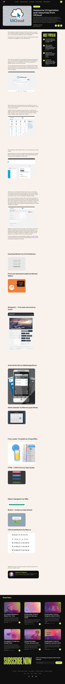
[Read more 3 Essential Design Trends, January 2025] (40, 649)
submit (12, 199)
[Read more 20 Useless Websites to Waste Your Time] (19, 622)
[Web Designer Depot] (4, 2)
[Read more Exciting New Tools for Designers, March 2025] (60, 623)
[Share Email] (61, 26)
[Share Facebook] (56, 26)
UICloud (29, 65)
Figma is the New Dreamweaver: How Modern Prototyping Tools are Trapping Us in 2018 (50, 47)
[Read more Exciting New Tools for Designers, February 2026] (40, 624)
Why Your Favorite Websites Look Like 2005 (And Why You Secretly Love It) (50, 54)
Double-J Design (34, 236)
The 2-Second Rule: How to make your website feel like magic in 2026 (50, 40)
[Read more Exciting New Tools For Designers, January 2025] (60, 649)
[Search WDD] (61, 2)
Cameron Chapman (21, 572)
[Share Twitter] (58, 26)
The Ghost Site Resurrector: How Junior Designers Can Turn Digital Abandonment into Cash (50, 61)
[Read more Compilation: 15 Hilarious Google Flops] (19, 650)
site (24, 574)
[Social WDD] (29, 676)
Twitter (32, 574)
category (16, 107)
